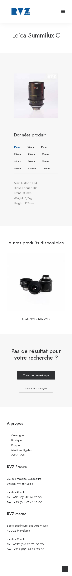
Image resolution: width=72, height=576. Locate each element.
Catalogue (17, 435)
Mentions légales (21, 450)
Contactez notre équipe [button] (36, 375)
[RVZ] (21, 11)
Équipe (15, 445)
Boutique (16, 440)
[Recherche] (52, 11)
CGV (14, 455)
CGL (23, 455)
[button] (63, 11)
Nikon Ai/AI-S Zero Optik (36, 319)
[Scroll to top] (65, 568)
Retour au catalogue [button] (36, 388)
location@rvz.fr (16, 492)
